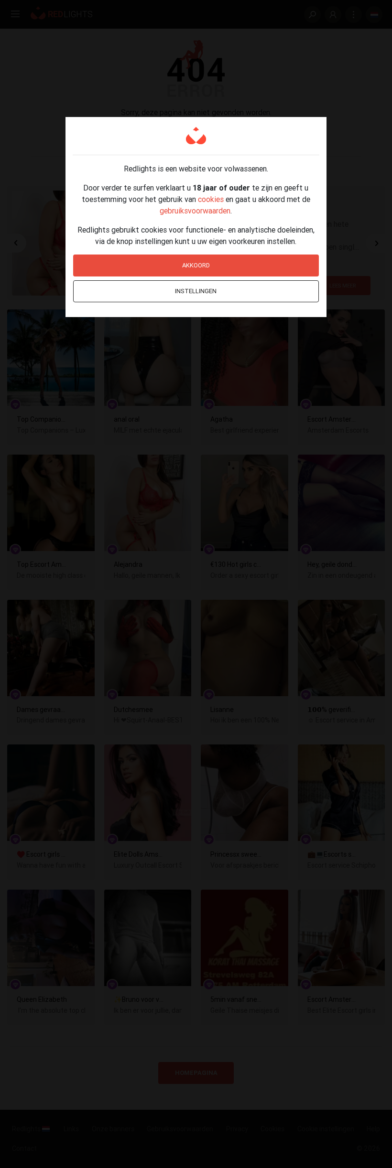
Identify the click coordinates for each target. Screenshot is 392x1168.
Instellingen (196, 291)
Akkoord (196, 265)
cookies (211, 199)
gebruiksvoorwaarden (195, 210)
